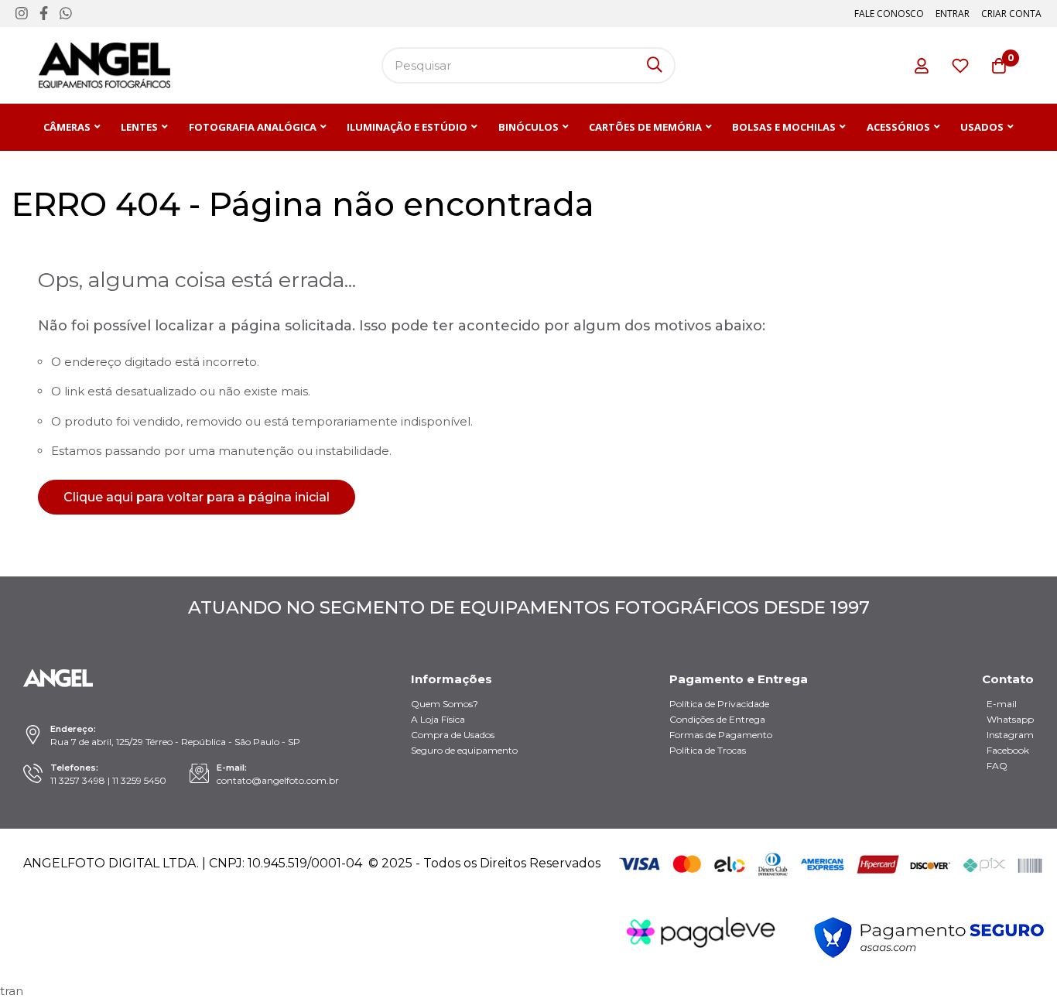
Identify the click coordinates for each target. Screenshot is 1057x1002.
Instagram (1010, 734)
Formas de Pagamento (720, 734)
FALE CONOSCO (889, 13)
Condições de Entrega (717, 719)
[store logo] (104, 65)
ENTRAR (953, 13)
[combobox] (528, 65)
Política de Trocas (707, 750)
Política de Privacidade (719, 704)
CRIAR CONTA (1011, 13)
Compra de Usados (452, 734)
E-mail (1002, 704)
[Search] (654, 65)
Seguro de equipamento (464, 750)
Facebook (1008, 750)
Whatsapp (1010, 719)
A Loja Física (438, 719)
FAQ (997, 765)
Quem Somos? (444, 704)
